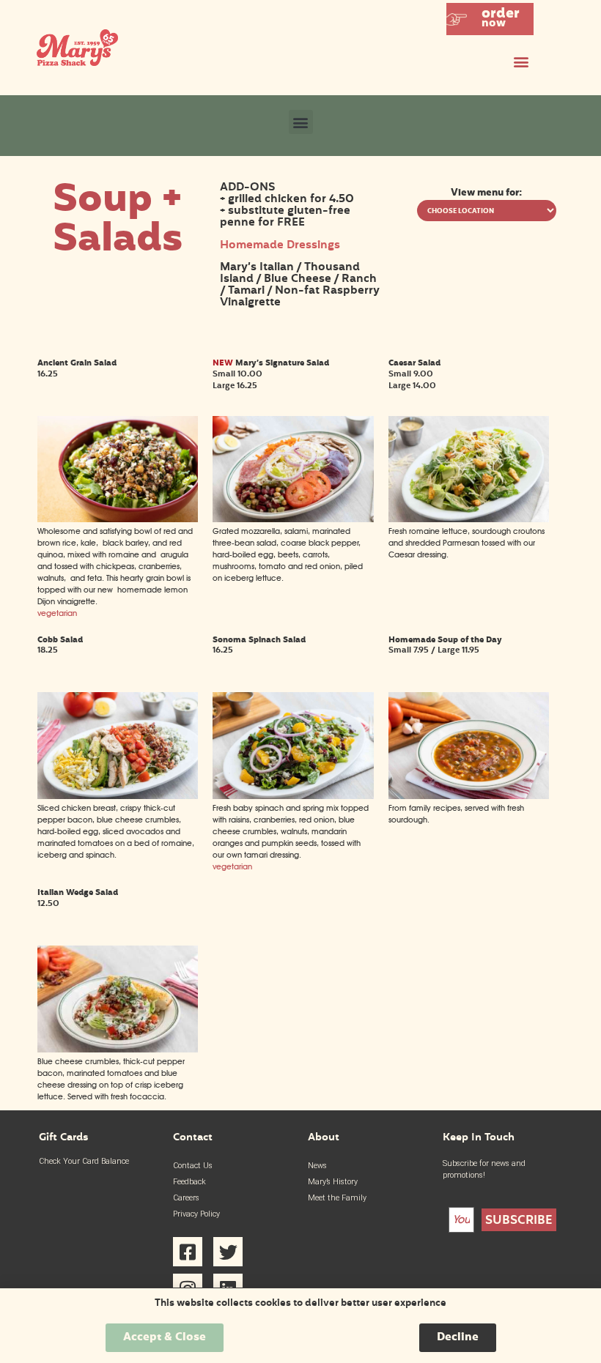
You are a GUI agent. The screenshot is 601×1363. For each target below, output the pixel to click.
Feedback (189, 1181)
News (317, 1165)
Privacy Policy (196, 1214)
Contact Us (193, 1165)
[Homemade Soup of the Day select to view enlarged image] (468, 796)
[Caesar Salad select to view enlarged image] (468, 519)
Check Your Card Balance (84, 1161)
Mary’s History (333, 1181)
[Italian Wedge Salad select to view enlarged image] (117, 1050)
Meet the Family (337, 1198)
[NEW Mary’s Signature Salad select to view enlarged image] (293, 519)
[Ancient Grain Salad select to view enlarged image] (117, 519)
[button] (490, 18)
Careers (186, 1198)
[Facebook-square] (187, 1251)
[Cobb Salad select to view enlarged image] (117, 796)
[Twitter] (228, 1251)
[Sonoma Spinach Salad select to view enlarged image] (293, 796)
